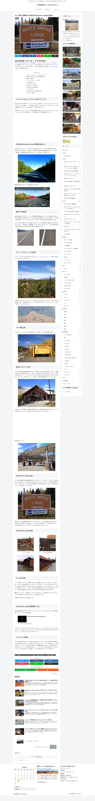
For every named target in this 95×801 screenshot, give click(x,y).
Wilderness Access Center (43, 375)
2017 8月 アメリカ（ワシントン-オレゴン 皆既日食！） (72, 222)
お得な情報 (72, 380)
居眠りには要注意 (30, 78)
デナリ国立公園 (30, 82)
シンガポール (72, 300)
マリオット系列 (72, 283)
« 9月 (15, 783)
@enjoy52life (68, 38)
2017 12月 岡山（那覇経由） (72, 204)
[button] (80, 391)
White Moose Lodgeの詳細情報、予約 (34, 91)
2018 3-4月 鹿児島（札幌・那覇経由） (72, 182)
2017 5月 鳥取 (72, 234)
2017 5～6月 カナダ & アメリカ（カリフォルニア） (72, 230)
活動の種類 (72, 332)
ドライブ (72, 369)
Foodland (73, 360)
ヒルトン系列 (72, 274)
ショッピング (72, 343)
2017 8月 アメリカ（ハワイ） (72, 219)
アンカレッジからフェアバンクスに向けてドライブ (37, 75)
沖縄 (72, 329)
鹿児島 (72, 326)
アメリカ (72, 294)
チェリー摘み (72, 340)
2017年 (72, 201)
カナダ (72, 297)
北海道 (72, 311)
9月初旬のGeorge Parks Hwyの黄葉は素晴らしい (36, 76)
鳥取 (72, 317)
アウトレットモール (73, 366)
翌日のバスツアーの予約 (31, 83)
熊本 (72, 320)
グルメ (72, 378)
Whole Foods (73, 355)
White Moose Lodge (32, 482)
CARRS (73, 363)
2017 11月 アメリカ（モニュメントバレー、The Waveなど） (72, 207)
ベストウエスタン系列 (72, 280)
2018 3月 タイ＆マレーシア (72, 186)
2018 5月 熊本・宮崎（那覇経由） (72, 171)
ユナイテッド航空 (72, 240)
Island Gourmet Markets (73, 357)
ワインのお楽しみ (72, 334)
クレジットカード (72, 383)
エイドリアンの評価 (30, 92)
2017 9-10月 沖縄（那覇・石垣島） (72, 211)
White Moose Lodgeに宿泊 (32, 85)
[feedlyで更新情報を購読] (25, 670)
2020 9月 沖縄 (72, 156)
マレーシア (72, 306)
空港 (72, 265)
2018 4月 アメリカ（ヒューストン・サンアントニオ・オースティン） (72, 174)
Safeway (73, 349)
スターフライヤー (72, 263)
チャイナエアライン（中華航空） (72, 248)
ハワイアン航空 (72, 251)
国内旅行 (72, 309)
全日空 (72, 257)
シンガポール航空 (72, 242)
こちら (25, 597)
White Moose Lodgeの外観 (32, 87)
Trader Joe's (73, 352)
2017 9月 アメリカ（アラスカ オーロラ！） (72, 215)
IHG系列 (72, 277)
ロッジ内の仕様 (30, 89)
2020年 (72, 153)
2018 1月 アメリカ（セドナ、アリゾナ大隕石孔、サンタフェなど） (72, 194)
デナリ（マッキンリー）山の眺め (33, 80)
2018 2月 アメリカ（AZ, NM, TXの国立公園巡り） (72, 189)
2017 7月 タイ (72, 226)
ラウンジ (72, 268)
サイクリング (72, 375)
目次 (35, 72)
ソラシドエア (72, 260)
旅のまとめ (72, 150)
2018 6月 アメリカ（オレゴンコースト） (72, 162)
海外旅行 (72, 291)
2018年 (72, 158)
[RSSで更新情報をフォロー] (48, 670)
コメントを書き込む (36, 756)
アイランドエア (72, 254)
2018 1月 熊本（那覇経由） (72, 198)
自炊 (72, 337)
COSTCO (73, 346)
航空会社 (72, 237)
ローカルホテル (72, 288)
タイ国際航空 (72, 245)
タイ (72, 303)
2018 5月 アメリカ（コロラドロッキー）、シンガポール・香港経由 (72, 167)
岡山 (72, 314)
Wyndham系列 (72, 286)
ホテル (72, 271)
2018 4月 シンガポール (72, 178)
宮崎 (72, 323)
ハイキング (72, 372)
